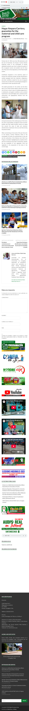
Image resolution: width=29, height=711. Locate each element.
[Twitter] (5, 152)
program (15, 156)
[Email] (19, 152)
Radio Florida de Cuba (14, 707)
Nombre (4, 315)
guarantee (4, 156)
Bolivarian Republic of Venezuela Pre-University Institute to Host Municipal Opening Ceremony (14, 206)
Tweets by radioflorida (7, 544)
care (15, 155)
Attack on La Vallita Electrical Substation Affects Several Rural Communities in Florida (14, 182)
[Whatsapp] (8, 152)
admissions (10, 155)
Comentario (5, 297)
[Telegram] (11, 152)
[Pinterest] (16, 152)
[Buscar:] (14, 700)
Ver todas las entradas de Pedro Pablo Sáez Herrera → (18, 280)
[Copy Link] (21, 152)
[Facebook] (23, 7)
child (18, 155)
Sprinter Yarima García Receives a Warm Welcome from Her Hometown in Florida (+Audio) (12, 231)
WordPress (10, 709)
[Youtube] (27, 7)
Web (3, 327)
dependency (22, 155)
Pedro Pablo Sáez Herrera (19, 38)
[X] (21, 7)
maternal (10, 156)
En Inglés (3, 26)
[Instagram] (25, 7)
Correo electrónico (7, 321)
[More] (24, 152)
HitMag (14, 709)
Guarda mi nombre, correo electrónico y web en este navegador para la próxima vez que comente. (14, 337)
